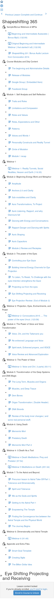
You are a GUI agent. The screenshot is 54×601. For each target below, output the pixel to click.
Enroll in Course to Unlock (27, 592)
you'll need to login (38, 589)
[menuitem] (1, 6)
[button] (1, 2)
